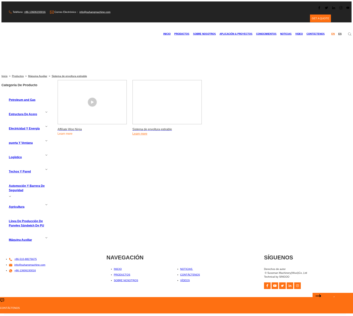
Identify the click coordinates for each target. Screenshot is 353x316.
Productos (18, 76)
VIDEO (299, 34)
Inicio (4, 76)
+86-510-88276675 (25, 259)
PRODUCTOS (181, 34)
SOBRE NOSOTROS (204, 34)
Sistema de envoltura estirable (69, 76)
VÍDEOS (185, 280)
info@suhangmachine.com (94, 11)
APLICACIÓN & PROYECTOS (236, 34)
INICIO (167, 34)
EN (333, 33)
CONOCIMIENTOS (266, 34)
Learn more (139, 133)
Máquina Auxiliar (37, 76)
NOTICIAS (286, 34)
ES (340, 33)
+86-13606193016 (35, 11)
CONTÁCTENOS (315, 34)
